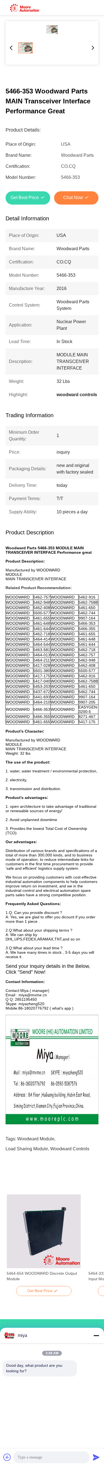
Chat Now (73, 197)
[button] (14, 1241)
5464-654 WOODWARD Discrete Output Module (42, 1276)
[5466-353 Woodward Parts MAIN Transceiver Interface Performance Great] (52, 29)
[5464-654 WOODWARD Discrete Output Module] (44, 1231)
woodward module (35, 1138)
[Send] (96, 1457)
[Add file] (7, 1457)
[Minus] (96, 1335)
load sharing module (27, 1148)
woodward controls (69, 1148)
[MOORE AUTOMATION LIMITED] (25, 7)
